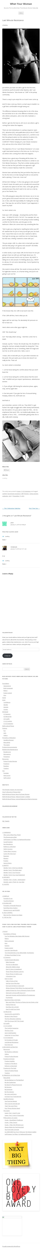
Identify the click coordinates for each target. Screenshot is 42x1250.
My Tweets (5, 821)
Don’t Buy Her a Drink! (12, 1007)
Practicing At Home (9, 1059)
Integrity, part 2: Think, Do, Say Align (14, 882)
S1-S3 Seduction (26, 491)
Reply (4, 539)
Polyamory (7, 756)
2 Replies (5, 25)
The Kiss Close (9, 1030)
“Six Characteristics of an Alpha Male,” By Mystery (19, 953)
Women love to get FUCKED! (12, 910)
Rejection (6, 856)
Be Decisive (8, 1087)
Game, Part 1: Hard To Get (12, 1113)
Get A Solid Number (10, 1033)
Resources (5, 759)
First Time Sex (34, 508)
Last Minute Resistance (11, 1042)
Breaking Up (7, 752)
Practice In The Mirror (11, 1063)
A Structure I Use (11, 976)
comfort (4, 494)
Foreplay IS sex (8, 898)
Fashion (7, 946)
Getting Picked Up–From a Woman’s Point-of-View (20, 990)
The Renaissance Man (10, 837)
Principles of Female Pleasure (12, 905)
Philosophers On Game (10, 1118)
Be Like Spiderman (10, 1082)
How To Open (9, 979)
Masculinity (7, 742)
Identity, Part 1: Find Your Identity (13, 868)
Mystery (26, 494)
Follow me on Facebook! (9, 806)
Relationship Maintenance (10, 749)
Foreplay (6, 773)
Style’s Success (8, 849)
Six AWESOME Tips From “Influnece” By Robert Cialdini (20, 1132)
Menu (21, 13)
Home (19, 491)
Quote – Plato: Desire (11, 1122)
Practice (6, 861)
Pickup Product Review (10, 761)
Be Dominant (8, 1089)
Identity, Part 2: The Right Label (12, 870)
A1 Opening (7, 714)
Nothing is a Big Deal (10, 846)
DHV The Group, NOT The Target (14, 1021)
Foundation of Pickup (10, 934)
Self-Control (7, 778)
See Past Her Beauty (11, 1101)
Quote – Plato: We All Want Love (14, 1125)
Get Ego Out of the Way (13, 983)
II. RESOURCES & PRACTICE (10, 1047)
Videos (6, 735)
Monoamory (7, 754)
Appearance (7, 686)
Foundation (5, 683)
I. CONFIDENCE (6, 832)
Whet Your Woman (21, 3)
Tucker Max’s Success (10, 851)
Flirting (5, 690)
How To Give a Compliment (14, 969)
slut (10, 496)
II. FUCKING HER (6, 903)
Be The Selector (9, 1092)
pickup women (34, 494)
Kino (5, 695)
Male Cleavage (10, 962)
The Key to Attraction (12, 964)
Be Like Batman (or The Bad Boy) (14, 1080)
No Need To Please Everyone (13, 1085)
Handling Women (9, 740)
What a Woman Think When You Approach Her (19, 988)
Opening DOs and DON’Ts (12, 1014)
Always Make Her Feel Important (14, 1127)
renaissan (14, 547)
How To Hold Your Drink (13, 1009)
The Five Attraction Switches (13, 1019)
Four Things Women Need (12, 1108)
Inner (3, 700)
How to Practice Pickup (11, 1070)
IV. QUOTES (5, 884)
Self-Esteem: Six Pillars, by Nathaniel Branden (17, 839)
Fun (5, 731)
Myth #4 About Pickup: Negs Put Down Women (15, 794)
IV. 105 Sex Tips (6, 917)
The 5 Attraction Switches (11, 508)
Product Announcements (9, 747)
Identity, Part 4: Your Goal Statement (14, 875)
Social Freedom (8, 842)
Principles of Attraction (9, 738)
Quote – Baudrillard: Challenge (14, 1120)
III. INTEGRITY (6, 877)
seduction (5, 496)
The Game (7, 745)
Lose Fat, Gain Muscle (11, 950)
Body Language (8, 688)
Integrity (6, 707)
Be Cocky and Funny (11, 1094)
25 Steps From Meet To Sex (13, 955)
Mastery (6, 858)
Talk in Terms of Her (12, 981)
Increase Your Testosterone (13, 1096)
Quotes (6, 709)
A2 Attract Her (8, 716)
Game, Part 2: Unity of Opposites (14, 1115)
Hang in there (8, 863)
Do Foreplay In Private (11, 1040)
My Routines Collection (11, 1052)
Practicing (6, 764)
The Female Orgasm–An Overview (12, 789)
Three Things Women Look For (15, 971)
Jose (12, 523)
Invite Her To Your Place (12, 1035)
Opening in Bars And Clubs (12, 1000)
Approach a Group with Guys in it (15, 993)
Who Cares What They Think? (12, 835)
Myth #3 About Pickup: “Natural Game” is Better (16, 797)
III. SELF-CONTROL (7, 913)
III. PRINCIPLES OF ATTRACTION (11, 1075)
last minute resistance (14, 494)
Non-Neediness (8, 844)
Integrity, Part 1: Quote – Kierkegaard (14, 879)
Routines (6, 766)
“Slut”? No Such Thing (11, 1106)
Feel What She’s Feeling (10, 908)
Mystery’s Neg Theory (11, 1016)
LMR (22, 494)
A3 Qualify (7, 719)
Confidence (7, 702)
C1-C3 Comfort (8, 721)
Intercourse (7, 775)
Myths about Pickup (8, 726)
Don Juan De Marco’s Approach (15, 986)
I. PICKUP (5, 931)
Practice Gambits (10, 1061)
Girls (5, 733)
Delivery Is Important (11, 1066)
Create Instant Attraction (12, 960)
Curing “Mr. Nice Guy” (10, 854)
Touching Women (9, 901)
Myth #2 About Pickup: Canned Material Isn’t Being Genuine (19, 799)
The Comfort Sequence (11, 1028)
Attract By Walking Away (13, 967)
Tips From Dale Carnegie (12, 1129)
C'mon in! (7, 656)
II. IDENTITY (5, 865)
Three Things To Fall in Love (14, 974)
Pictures (4, 728)
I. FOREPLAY (5, 896)
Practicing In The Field (10, 1068)
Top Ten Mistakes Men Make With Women (17, 936)
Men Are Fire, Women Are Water (13, 915)
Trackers (6, 768)
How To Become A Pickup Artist (11, 792)
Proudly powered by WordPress (11, 1246)
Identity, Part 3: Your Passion (12, 872)
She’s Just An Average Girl (12, 1103)
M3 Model (5, 712)
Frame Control (8, 693)
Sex (3, 771)
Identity (6, 705)
